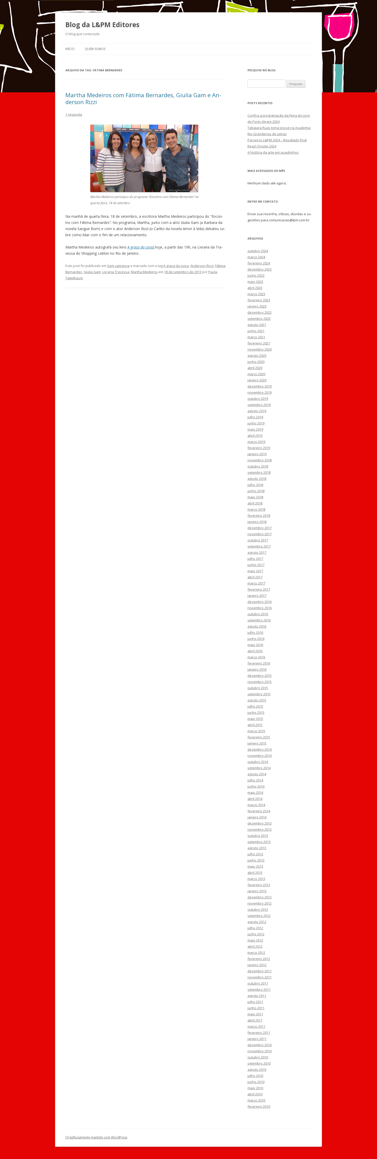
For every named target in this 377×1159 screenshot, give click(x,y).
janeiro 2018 (256, 521)
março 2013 (256, 878)
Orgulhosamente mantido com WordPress (96, 1137)
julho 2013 (255, 854)
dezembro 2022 (259, 312)
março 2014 (256, 805)
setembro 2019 (259, 404)
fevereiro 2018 (258, 515)
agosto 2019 (256, 411)
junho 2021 (255, 331)
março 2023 (256, 294)
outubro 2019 (257, 398)
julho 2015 (255, 706)
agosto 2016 (256, 626)
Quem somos (95, 49)
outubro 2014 (257, 761)
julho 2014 (255, 780)
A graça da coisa (176, 265)
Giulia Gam (92, 272)
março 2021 (256, 337)
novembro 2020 (259, 349)
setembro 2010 (259, 1063)
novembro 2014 (259, 755)
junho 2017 (255, 564)
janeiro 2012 (256, 965)
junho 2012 (255, 934)
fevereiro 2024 (258, 263)
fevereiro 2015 (258, 737)
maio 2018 (255, 497)
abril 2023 (254, 287)
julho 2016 (255, 632)
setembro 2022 (259, 318)
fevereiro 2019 (258, 447)
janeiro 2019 (256, 454)
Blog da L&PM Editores (102, 24)
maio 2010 (255, 1088)
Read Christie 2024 (261, 146)
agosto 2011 (256, 995)
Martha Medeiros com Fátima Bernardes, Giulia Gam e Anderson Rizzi (143, 98)
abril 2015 (254, 724)
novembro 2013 (259, 829)
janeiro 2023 (256, 306)
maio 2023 (255, 281)
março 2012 (256, 952)
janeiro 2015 (256, 743)
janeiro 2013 (256, 891)
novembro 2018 (259, 460)
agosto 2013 (256, 848)
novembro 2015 (259, 681)
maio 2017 (255, 571)
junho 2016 (255, 638)
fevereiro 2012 (258, 958)
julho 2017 (255, 558)
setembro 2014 (259, 768)
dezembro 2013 (259, 823)
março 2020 (256, 374)
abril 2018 (254, 503)
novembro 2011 (259, 977)
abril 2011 (254, 1020)
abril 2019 (254, 435)
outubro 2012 (257, 909)
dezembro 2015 (259, 675)
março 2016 (256, 657)
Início (70, 49)
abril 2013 (254, 872)
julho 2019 (255, 417)
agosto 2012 (256, 921)
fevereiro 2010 (258, 1106)
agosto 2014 (256, 774)
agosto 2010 (256, 1069)
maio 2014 (255, 792)
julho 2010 (255, 1075)
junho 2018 (255, 491)
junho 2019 (255, 423)
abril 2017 (254, 577)
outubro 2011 (257, 983)
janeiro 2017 (256, 595)
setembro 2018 (259, 472)
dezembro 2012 (259, 897)
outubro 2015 (257, 688)
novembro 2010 (259, 1051)
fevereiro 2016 (258, 663)
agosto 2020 (256, 355)
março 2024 (256, 257)
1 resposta (73, 114)
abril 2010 (254, 1094)
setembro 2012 (259, 915)
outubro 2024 (257, 251)
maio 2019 (255, 429)
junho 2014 (255, 786)
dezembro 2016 (259, 601)
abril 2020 (254, 367)
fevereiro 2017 (258, 589)
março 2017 (256, 583)
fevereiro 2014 (258, 811)
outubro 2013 (257, 835)
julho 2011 (255, 1001)
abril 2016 (254, 651)
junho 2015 (255, 712)
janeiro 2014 (256, 817)
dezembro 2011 (259, 971)
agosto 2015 (256, 700)
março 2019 (256, 441)
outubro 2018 (257, 466)
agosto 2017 (256, 552)
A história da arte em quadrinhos (273, 152)
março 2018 (256, 509)
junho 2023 (255, 275)
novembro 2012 (259, 903)
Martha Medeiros (144, 272)
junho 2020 (255, 361)
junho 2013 (255, 860)
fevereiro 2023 (258, 300)
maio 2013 (255, 866)
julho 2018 (255, 484)
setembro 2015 (259, 694)
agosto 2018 (256, 478)
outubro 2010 (257, 1057)
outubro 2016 (257, 614)
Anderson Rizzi (202, 265)
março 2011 (256, 1026)
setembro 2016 (259, 620)
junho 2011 (255, 1008)
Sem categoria (118, 265)
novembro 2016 (259, 608)
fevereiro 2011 (258, 1032)
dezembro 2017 (259, 528)
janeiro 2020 (256, 380)
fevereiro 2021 (258, 343)
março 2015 (256, 731)
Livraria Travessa (115, 272)
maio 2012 (255, 940)
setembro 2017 (259, 546)
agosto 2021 (256, 324)
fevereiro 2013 (258, 885)
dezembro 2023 (259, 269)
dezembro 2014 (259, 749)
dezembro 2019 (259, 386)
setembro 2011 (259, 989)
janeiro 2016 (256, 669)
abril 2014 (254, 798)
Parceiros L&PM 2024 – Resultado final (277, 140)
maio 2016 (255, 644)
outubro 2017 (257, 540)
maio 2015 (255, 718)
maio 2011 (255, 1014)
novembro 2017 (259, 534)
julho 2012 (255, 928)
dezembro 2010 (259, 1045)
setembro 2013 (259, 841)
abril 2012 (254, 946)
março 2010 (256, 1100)
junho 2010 (255, 1081)
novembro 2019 (259, 392)
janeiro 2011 (256, 1038)
